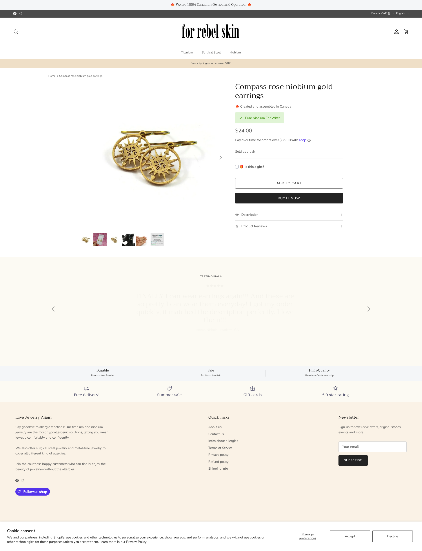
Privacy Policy (136, 542)
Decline (392, 536)
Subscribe (211, 288)
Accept (350, 536)
